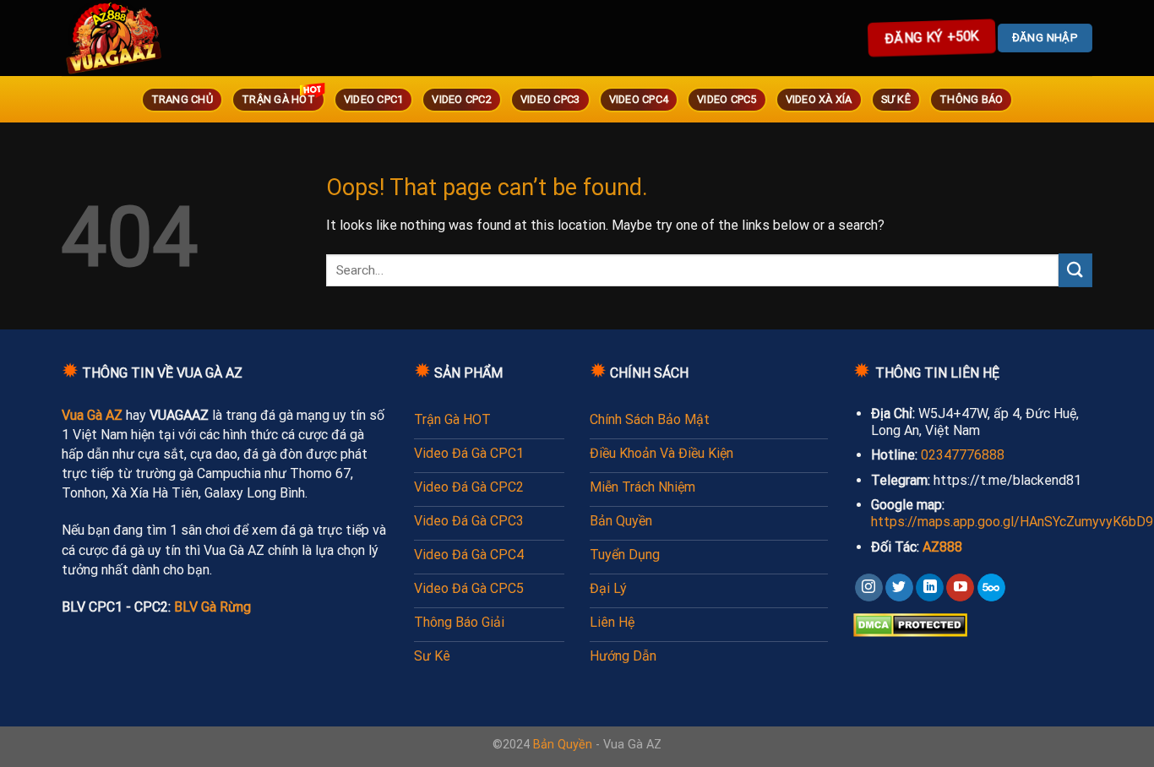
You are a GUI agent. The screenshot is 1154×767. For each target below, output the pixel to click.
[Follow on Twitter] (899, 588)
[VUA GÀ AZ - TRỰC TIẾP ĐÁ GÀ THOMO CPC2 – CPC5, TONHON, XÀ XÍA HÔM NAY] (138, 38)
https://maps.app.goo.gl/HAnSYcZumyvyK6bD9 (1012, 522)
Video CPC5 (727, 99)
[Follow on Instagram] (869, 588)
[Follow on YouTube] (960, 588)
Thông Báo (971, 99)
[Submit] (1075, 269)
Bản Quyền (562, 744)
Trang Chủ (182, 99)
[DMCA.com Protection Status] (910, 624)
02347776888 (962, 455)
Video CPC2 (462, 99)
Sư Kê (896, 99)
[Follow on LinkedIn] (930, 588)
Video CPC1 (374, 99)
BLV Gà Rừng (212, 607)
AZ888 (942, 547)
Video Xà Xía (819, 99)
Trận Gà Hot (278, 99)
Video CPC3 (550, 99)
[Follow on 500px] (991, 588)
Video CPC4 (639, 99)
